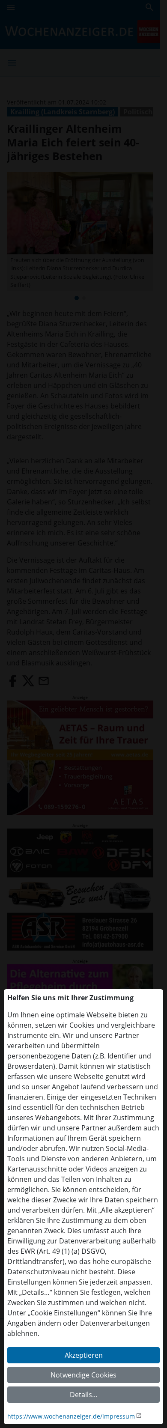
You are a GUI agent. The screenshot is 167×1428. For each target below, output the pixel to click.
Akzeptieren (84, 1355)
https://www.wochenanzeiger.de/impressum (71, 1416)
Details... (83, 1394)
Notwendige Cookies (83, 1375)
